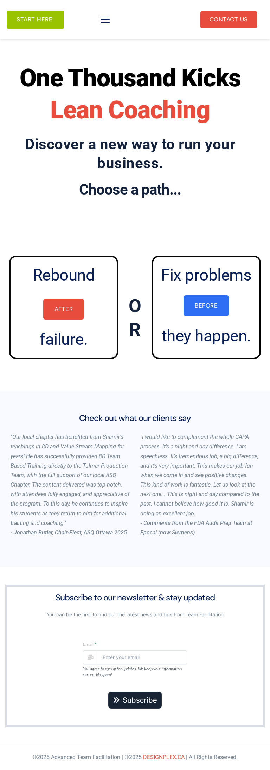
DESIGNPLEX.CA (164, 757)
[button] (105, 19)
